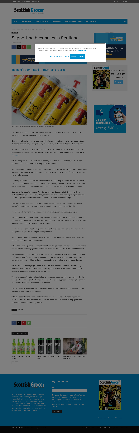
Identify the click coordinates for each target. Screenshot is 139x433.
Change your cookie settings (59, 56)
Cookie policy (82, 50)
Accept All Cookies (77, 56)
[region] (70, 52)
